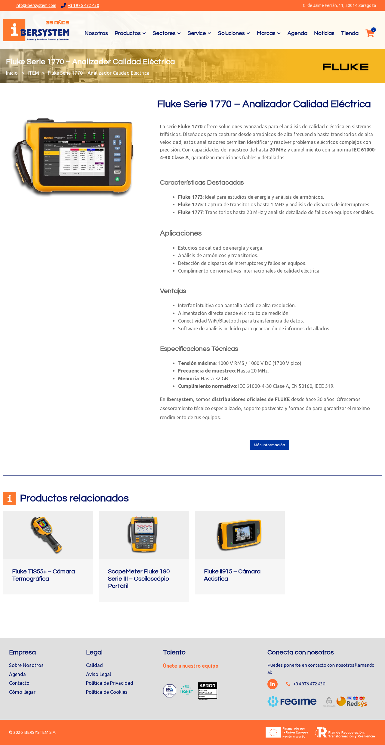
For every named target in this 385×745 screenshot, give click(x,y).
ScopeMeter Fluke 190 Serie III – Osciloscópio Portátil (139, 579)
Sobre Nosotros (26, 665)
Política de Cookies (107, 692)
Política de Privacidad (109, 683)
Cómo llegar (22, 692)
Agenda (17, 674)
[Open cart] (370, 33)
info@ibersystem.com (36, 5)
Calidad (94, 665)
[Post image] (48, 535)
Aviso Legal (98, 674)
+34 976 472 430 (83, 5)
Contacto (19, 683)
